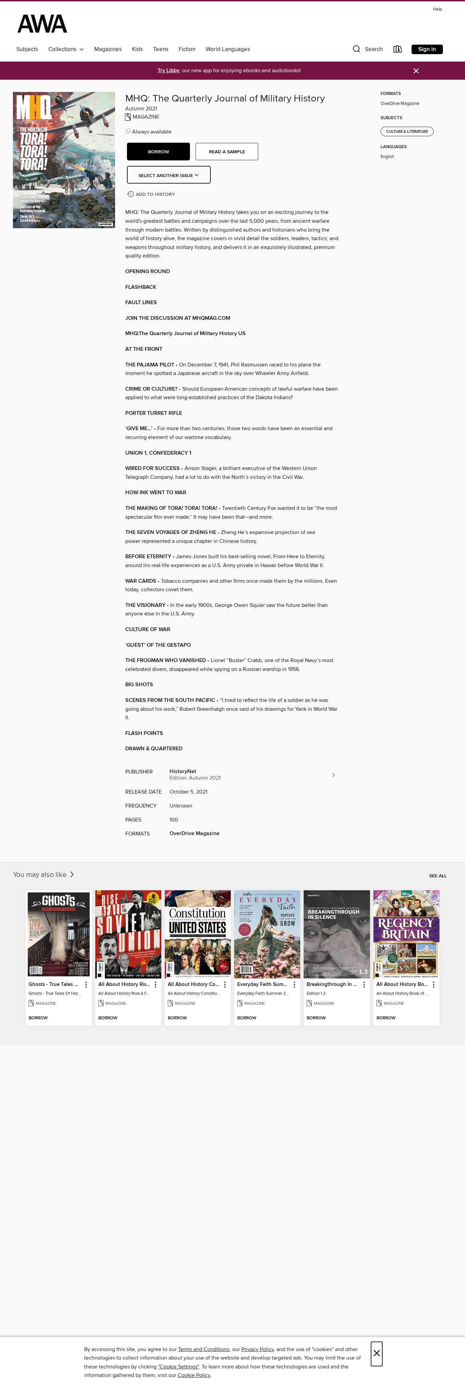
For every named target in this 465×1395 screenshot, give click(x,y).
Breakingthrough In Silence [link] (333, 985)
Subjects (27, 49)
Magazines (108, 49)
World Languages (228, 49)
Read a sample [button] (227, 152)
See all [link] (438, 876)
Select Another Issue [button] (166, 176)
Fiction (187, 49)
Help (437, 9)
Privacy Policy (257, 1349)
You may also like (40, 875)
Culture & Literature (407, 131)
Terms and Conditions (203, 1349)
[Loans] (398, 50)
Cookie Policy (194, 1375)
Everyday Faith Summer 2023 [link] (264, 985)
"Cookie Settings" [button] (178, 1366)
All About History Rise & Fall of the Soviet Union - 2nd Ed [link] (125, 985)
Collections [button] (63, 49)
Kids (137, 49)
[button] (367, 50)
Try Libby (168, 70)
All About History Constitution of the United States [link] (194, 985)
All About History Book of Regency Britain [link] (403, 985)
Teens (161, 49)
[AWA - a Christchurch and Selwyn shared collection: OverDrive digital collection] (42, 23)
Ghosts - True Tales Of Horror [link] (55, 985)
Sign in (427, 49)
